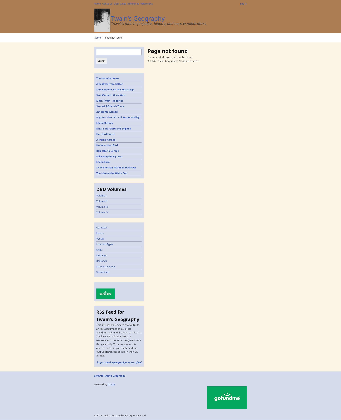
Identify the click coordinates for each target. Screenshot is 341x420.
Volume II (101, 201)
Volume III (102, 206)
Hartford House (105, 134)
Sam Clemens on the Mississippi (115, 89)
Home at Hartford (107, 145)
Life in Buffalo (104, 123)
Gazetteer (101, 227)
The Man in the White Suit (111, 173)
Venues (100, 238)
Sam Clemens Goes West (111, 95)
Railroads (101, 260)
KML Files (101, 255)
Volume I (101, 195)
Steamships (102, 272)
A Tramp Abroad (105, 139)
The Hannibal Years (107, 78)
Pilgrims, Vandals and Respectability (117, 117)
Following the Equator (109, 156)
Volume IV (102, 212)
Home (97, 3)
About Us (107, 3)
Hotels (100, 233)
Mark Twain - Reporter (109, 100)
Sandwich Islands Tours (110, 106)
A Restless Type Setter (109, 83)
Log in (243, 3)
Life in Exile (103, 162)
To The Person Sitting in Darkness (116, 167)
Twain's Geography (138, 18)
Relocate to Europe (107, 150)
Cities (99, 249)
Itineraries (133, 3)
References (146, 3)
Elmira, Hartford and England (113, 128)
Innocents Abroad (107, 111)
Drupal (111, 384)
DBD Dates (120, 3)
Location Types (104, 244)
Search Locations (105, 266)
